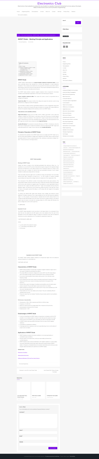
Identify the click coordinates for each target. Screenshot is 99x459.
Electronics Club (49, 3)
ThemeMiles (72, 456)
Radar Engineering (67, 127)
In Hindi (41, 11)
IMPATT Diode (22, 66)
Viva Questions (35, 11)
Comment (22, 412)
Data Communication (67, 104)
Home (18, 11)
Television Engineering (67, 131)
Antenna (65, 147)
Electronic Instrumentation (68, 111)
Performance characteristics (26, 72)
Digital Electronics (67, 109)
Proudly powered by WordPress (52, 456)
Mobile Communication (68, 123)
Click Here (66, 29)
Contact (53, 11)
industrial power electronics (69, 117)
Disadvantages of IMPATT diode (25, 73)
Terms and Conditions (22, 14)
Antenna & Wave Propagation (69, 92)
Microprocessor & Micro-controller (70, 119)
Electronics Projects (67, 115)
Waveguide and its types (23, 355)
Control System (66, 102)
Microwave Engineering (22, 41)
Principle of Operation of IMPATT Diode (27, 67)
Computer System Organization (70, 100)
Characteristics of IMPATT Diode (25, 71)
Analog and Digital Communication (70, 90)
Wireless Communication (68, 136)
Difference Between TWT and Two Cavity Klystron (29, 358)
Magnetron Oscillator (22, 352)
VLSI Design (65, 134)
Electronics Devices (67, 113)
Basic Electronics (66, 96)
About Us (48, 11)
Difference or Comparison (68, 106)
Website (21, 441)
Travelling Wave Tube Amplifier (52, 395)
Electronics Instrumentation (68, 162)
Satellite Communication (68, 129)
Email (20, 436)
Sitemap (59, 11)
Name (21, 430)
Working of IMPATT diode (25, 68)
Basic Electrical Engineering (69, 94)
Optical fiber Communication (69, 125)
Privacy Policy (66, 11)
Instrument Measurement (68, 166)
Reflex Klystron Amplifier (36, 395)
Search (64, 20)
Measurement (66, 168)
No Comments (30, 41)
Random (73, 11)
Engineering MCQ (26, 11)
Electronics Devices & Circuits (68, 160)
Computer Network (67, 98)
